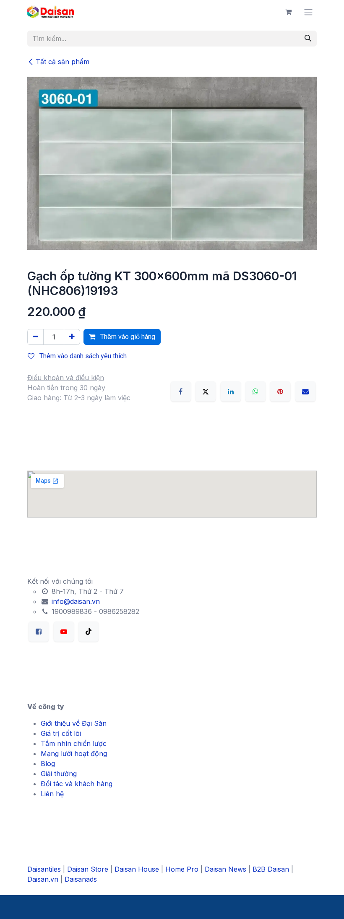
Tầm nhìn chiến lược (74, 743)
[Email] (305, 391)
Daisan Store (87, 869)
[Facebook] (181, 391)
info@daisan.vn (75, 601)
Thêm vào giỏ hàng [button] (127, 337)
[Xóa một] (35, 337)
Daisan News (225, 869)
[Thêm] (72, 337)
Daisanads (81, 879)
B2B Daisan (271, 869)
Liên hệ (52, 794)
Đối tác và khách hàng (76, 783)
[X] (205, 391)
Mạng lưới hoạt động (74, 753)
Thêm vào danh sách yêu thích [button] (82, 356)
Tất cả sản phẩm (62, 61)
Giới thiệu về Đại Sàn (74, 723)
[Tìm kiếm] (308, 39)
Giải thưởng (59, 773)
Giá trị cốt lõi (61, 733)
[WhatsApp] (255, 391)
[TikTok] (88, 631)
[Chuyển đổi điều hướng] (308, 12)
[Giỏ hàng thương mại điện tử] (288, 11)
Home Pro (181, 869)
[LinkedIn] (231, 391)
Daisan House (137, 869)
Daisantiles (44, 869)
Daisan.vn (42, 879)
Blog (48, 763)
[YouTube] (64, 631)
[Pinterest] (280, 391)
